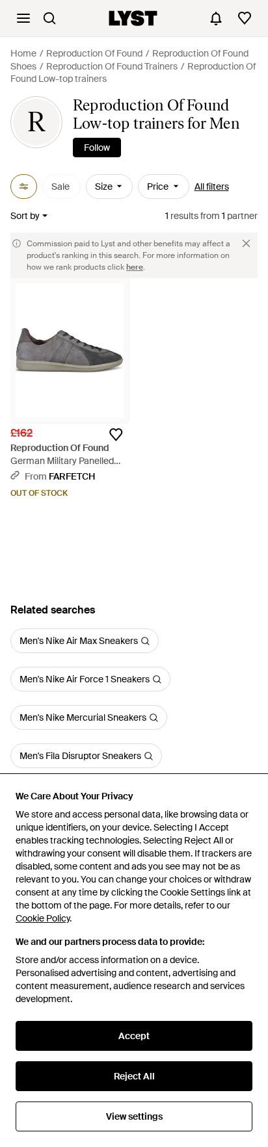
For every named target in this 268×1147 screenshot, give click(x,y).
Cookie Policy (43, 918)
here (134, 267)
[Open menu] (23, 18)
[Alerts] (216, 18)
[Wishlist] (245, 18)
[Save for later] (116, 435)
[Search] (49, 18)
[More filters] (23, 186)
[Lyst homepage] (133, 18)
